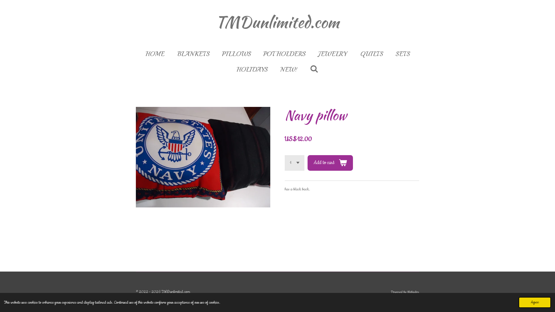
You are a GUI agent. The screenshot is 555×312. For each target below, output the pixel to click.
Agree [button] (535, 302)
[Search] (314, 69)
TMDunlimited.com (277, 22)
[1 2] (294, 162)
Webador (413, 292)
